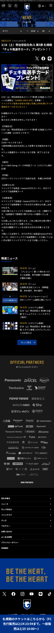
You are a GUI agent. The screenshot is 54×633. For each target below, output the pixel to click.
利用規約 (4, 548)
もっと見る (26, 342)
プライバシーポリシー (10, 542)
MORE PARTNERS (27, 482)
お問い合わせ (6, 531)
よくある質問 (6, 537)
